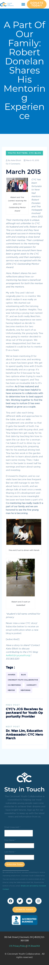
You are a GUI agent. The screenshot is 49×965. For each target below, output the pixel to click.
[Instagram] (38, 901)
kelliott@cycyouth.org (18, 655)
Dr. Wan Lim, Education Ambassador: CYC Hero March (24, 734)
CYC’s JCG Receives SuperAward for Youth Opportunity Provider (24, 713)
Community (32, 685)
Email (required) (12, 827)
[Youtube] (29, 901)
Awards (11, 674)
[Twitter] (20, 901)
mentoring (25, 690)
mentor (11, 690)
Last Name (9, 852)
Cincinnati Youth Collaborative (23, 680)
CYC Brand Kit (33, 945)
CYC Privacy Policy (17, 945)
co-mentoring (14, 685)
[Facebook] (10, 901)
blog (23, 674)
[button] (23, 4)
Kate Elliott (16, 160)
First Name (10, 840)
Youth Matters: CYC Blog (24, 153)
